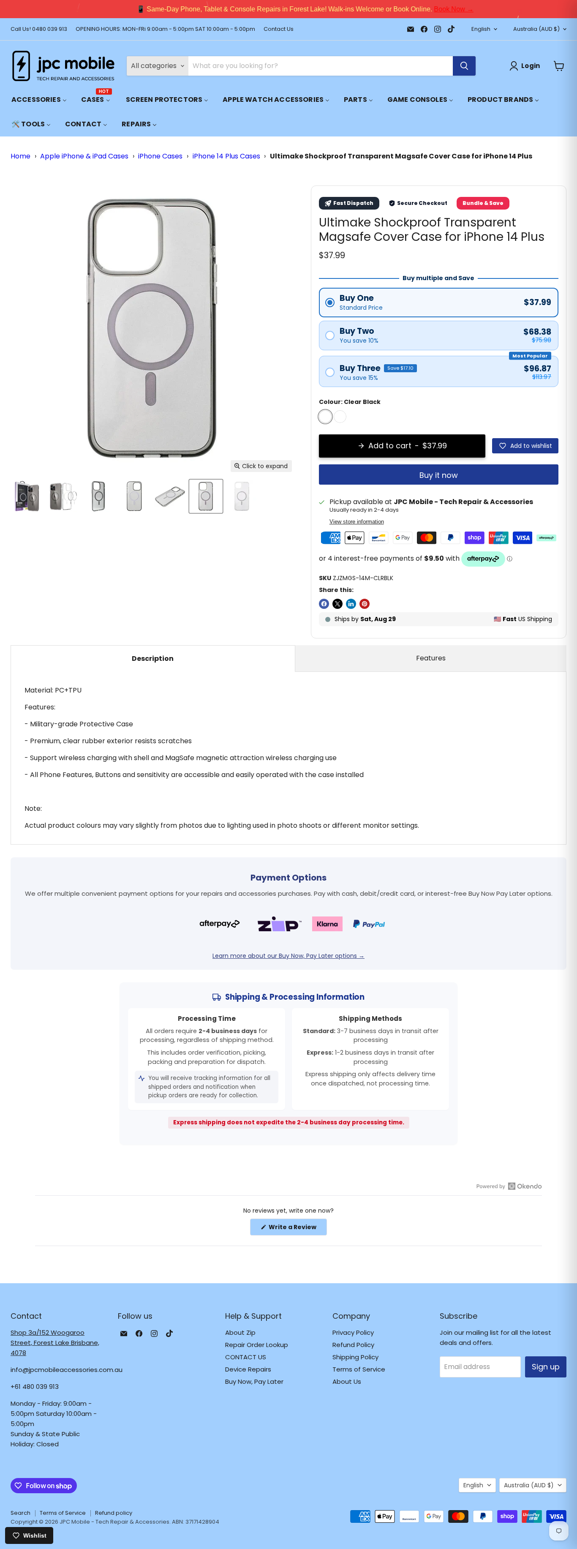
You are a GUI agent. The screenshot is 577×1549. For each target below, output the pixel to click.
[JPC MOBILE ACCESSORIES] (63, 66)
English (480, 29)
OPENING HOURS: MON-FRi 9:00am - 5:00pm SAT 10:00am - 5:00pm (165, 29)
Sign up (546, 1366)
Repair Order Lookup (256, 1344)
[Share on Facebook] (324, 604)
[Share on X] (337, 604)
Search (20, 1513)
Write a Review (297, 1228)
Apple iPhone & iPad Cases (84, 156)
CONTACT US (245, 1357)
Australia (536, 29)
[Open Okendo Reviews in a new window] (509, 1186)
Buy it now (438, 475)
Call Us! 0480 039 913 (39, 29)
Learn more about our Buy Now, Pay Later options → (288, 956)
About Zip (240, 1332)
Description (153, 658)
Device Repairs (248, 1369)
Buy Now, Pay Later (254, 1381)
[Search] (464, 66)
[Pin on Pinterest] (364, 604)
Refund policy (113, 1513)
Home (20, 156)
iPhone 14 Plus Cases (226, 156)
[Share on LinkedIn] (351, 604)
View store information (356, 522)
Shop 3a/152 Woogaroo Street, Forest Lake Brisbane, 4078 (55, 1342)
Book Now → (437, 9)
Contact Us (279, 29)
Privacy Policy (353, 1332)
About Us (346, 1381)
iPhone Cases (160, 156)
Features (431, 658)
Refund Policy (353, 1344)
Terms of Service (358, 1369)
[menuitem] (39, 99)
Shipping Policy (355, 1357)
